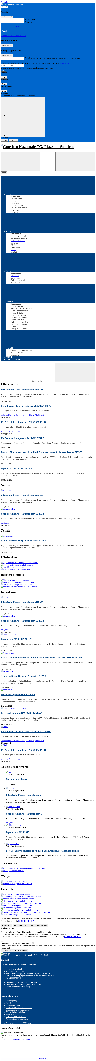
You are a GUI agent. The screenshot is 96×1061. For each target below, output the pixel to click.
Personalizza (6, 925)
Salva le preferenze (20, 950)
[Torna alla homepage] (48, 146)
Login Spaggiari (65, 63)
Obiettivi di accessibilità (15, 1012)
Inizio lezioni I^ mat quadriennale (22, 389)
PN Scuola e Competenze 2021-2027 (22, 438)
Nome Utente (30, 19)
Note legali (10, 1003)
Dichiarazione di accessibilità (17, 1010)
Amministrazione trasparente (17, 1019)
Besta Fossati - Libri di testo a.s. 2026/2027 (26, 406)
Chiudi (4, 77)
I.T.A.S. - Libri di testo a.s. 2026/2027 (23, 422)
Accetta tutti (39, 925)
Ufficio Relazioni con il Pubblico (19, 1008)
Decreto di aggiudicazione (18, 694)
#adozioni (5, 415)
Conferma (13, 140)
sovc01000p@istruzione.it (32, 973)
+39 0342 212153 (17, 971)
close (4, 173)
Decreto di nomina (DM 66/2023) (21, 713)
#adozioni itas (14, 431)
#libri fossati (39, 415)
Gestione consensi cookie (16, 1017)
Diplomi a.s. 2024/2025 (16, 468)
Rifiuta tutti (21, 925)
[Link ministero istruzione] (12, 4)
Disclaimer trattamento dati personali (15, 1039)
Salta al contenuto (8, 2)
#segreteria (5, 523)
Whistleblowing (12, 1014)
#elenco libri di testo (17, 415)
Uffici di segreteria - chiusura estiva (22, 513)
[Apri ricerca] (75, 161)
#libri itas (4, 431)
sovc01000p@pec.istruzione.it (32, 976)
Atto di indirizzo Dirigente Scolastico (23, 540)
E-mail (27, 58)
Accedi (4, 7)
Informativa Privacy (14, 1005)
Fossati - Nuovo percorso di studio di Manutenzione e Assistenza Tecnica (41, 452)
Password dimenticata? (10, 26)
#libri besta (30, 415)
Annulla (4, 140)
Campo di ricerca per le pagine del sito (16, 381)
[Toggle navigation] (20, 161)
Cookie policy (11, 1001)
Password (28, 22)
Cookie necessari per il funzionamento (16, 943)
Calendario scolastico (17, 779)
